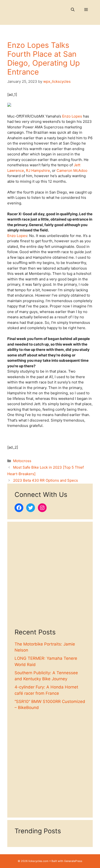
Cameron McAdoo (72, 170)
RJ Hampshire (38, 170)
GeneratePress (73, 861)
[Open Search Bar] (72, 9)
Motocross (22, 460)
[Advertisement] (50, 578)
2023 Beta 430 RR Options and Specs (45, 480)
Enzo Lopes (72, 116)
